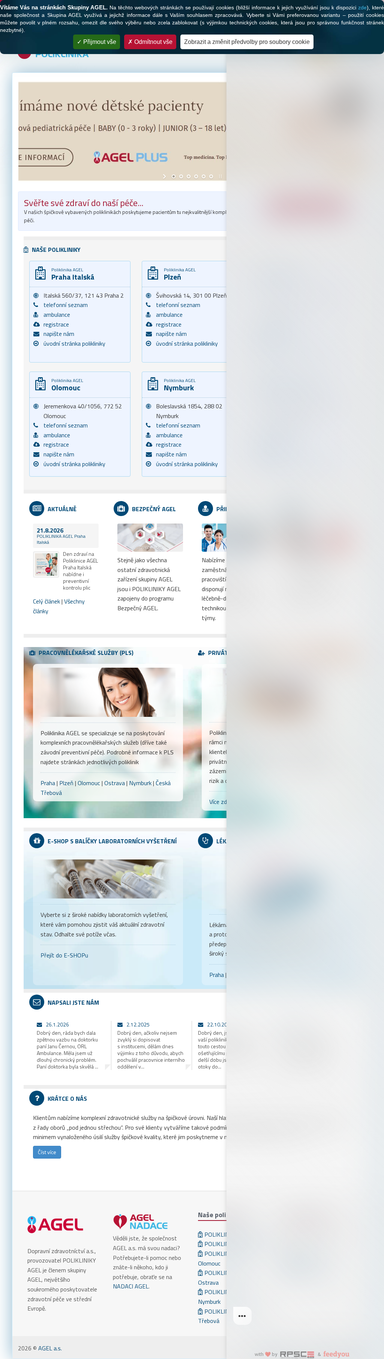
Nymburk (140, 782)
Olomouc (89, 782)
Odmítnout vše (152, 42)
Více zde (219, 801)
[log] (305, 667)
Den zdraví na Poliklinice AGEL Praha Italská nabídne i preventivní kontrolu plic (80, 571)
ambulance (57, 314)
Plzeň (66, 782)
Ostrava (114, 782)
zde (362, 8)
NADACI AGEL (130, 1286)
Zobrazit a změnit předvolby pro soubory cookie (247, 42)
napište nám (59, 333)
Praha (47, 782)
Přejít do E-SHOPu (64, 955)
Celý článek (46, 601)
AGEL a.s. (50, 1348)
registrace (56, 324)
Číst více (47, 1152)
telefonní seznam (66, 304)
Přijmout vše (99, 42)
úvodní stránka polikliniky (74, 343)
